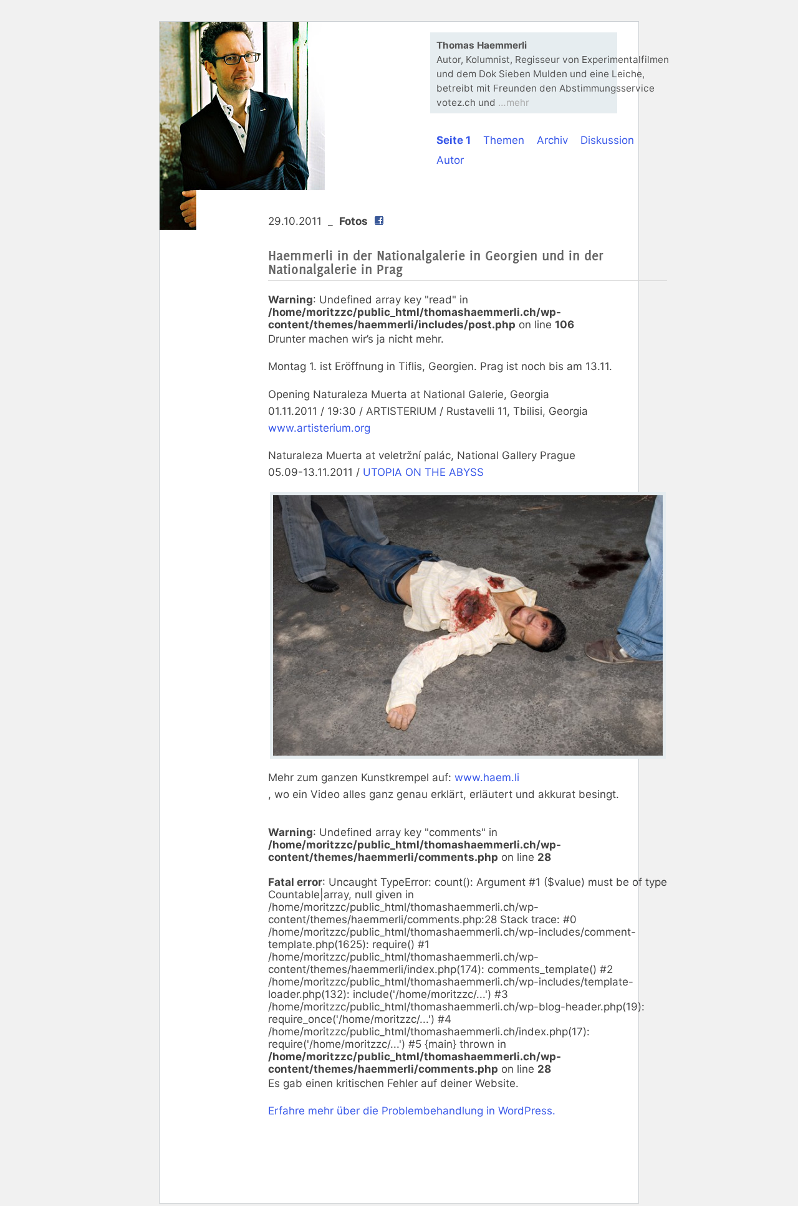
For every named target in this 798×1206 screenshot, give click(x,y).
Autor (450, 160)
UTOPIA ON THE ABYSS (423, 472)
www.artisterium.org (319, 428)
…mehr (513, 102)
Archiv (552, 140)
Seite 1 (453, 140)
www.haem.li (486, 777)
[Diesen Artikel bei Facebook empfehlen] (379, 222)
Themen (503, 140)
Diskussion (607, 140)
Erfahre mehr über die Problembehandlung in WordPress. (411, 1110)
